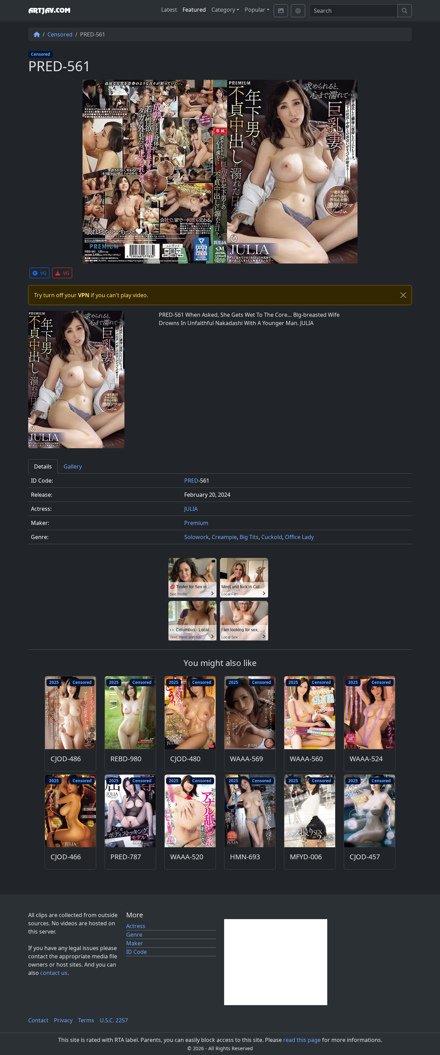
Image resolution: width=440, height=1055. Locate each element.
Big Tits (249, 537)
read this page (302, 1040)
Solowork (196, 537)
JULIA (191, 509)
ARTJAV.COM (49, 10)
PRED (191, 480)
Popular (255, 9)
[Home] (37, 34)
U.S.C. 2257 (114, 1020)
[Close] (403, 295)
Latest (169, 9)
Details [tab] (43, 466)
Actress (135, 926)
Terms (86, 1020)
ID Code (136, 952)
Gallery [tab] (73, 466)
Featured (194, 9)
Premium (196, 523)
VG (43, 273)
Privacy (63, 1020)
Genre (134, 934)
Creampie (224, 537)
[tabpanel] (220, 512)
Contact (38, 1020)
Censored (60, 34)
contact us (53, 973)
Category (223, 9)
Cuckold (271, 537)
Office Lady (299, 537)
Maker (134, 943)
